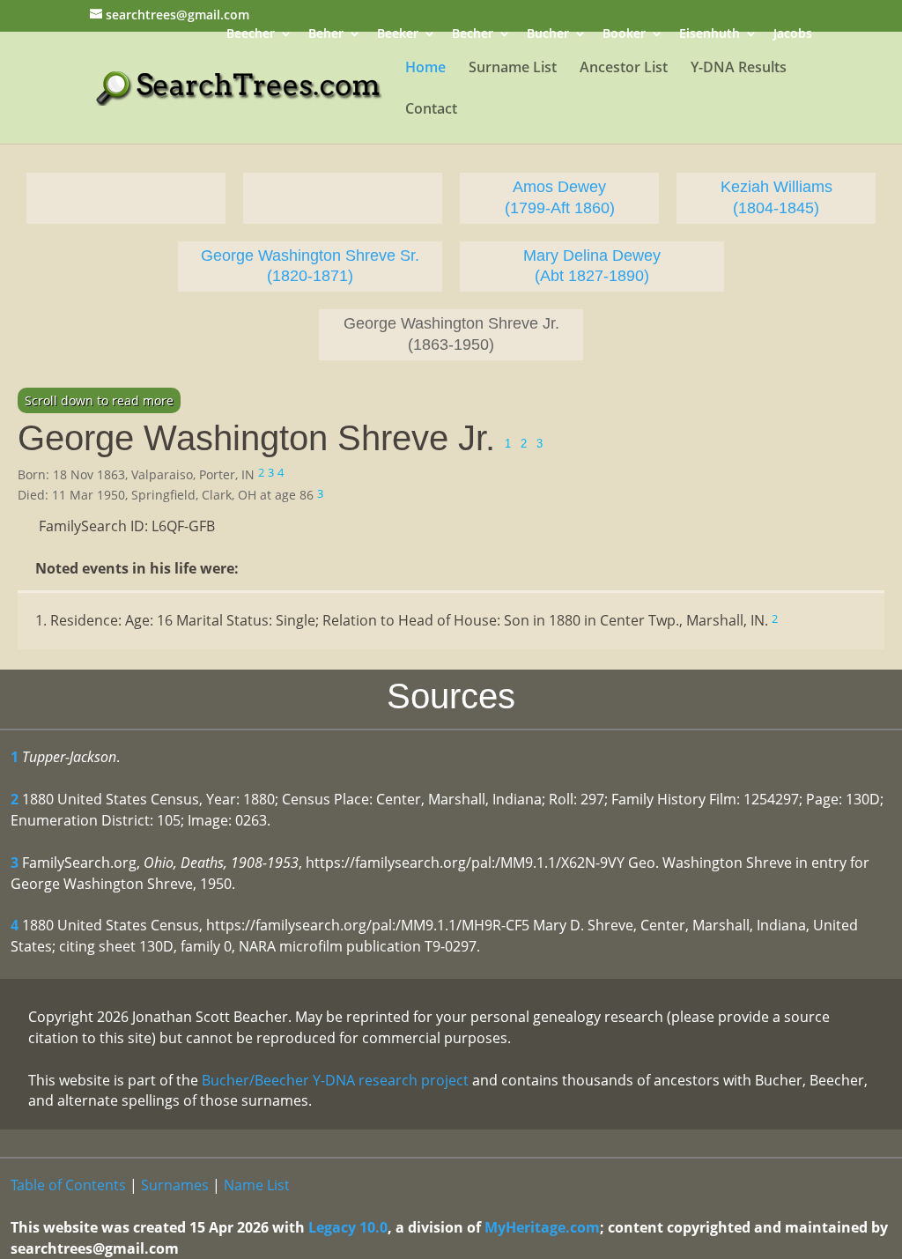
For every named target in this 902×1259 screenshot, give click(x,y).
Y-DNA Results (739, 69)
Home (425, 69)
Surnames (175, 1185)
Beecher (250, 34)
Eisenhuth (709, 34)
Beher (326, 34)
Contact (431, 110)
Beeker (397, 34)
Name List (257, 1185)
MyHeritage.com (542, 1227)
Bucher (548, 34)
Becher (472, 34)
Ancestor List (624, 69)
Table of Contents (68, 1185)
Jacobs (792, 34)
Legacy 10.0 (348, 1227)
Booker (624, 34)
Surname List (513, 69)
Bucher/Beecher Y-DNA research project (335, 1080)
